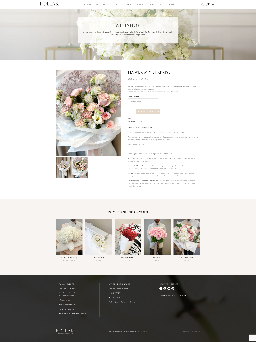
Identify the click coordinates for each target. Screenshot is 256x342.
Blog (162, 4)
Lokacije (114, 4)
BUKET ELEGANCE (187, 258)
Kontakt (172, 4)
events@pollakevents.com (67, 304)
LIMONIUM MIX (128, 258)
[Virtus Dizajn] (191, 331)
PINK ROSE (157, 258)
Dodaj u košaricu (148, 111)
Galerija (139, 4)
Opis (130, 127)
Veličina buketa (133, 96)
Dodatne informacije (142, 127)
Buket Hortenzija (69, 258)
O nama (151, 4)
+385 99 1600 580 (115, 293)
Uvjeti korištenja (142, 331)
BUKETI (141, 121)
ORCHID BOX (98, 258)
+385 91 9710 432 (64, 300)
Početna (87, 4)
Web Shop (127, 4)
